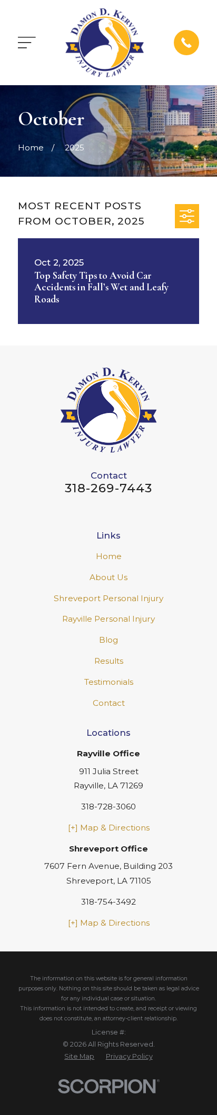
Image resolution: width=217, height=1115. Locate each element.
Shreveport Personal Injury (108, 598)
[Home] (104, 42)
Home (109, 556)
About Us (108, 577)
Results (108, 661)
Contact (109, 703)
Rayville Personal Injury (108, 619)
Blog (108, 640)
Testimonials (108, 682)
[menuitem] (79, 1057)
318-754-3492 (108, 902)
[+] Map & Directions (109, 828)
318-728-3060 (108, 807)
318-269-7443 (109, 488)
